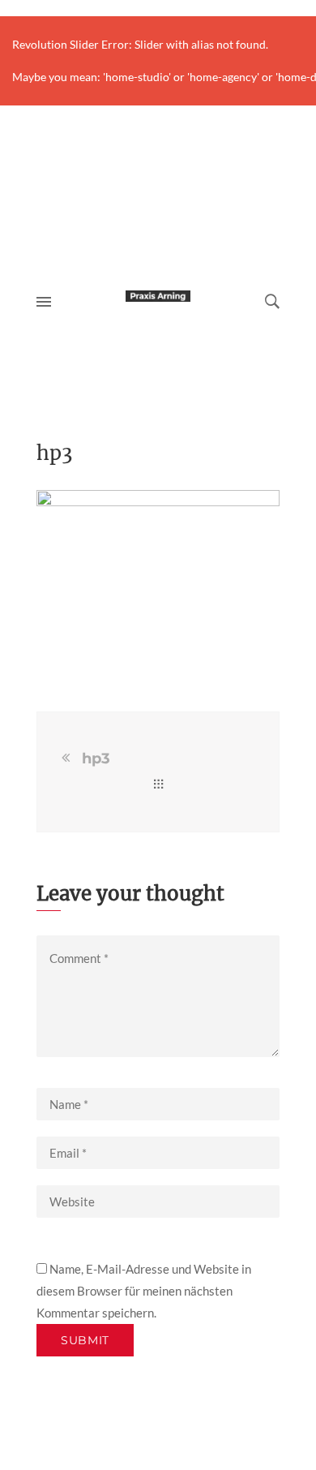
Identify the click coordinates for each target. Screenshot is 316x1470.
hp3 (96, 758)
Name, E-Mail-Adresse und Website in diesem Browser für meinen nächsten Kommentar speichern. (143, 1291)
